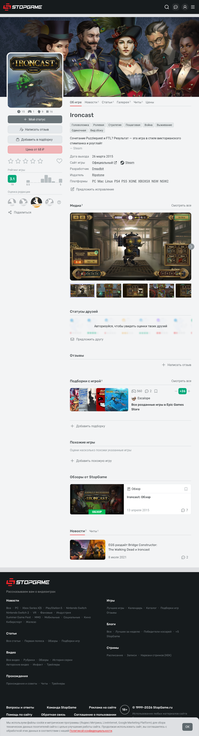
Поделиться (22, 212)
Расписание (115, 655)
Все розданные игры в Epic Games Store (157, 407)
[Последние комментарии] (175, 6)
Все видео (13, 660)
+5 (177, 631)
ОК (187, 727)
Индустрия (63, 612)
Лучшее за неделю (127, 631)
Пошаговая (133, 125)
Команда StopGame (61, 707)
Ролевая (98, 125)
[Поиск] (167, 7)
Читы (44, 683)
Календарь (135, 608)
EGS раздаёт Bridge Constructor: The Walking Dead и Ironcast (132, 547)
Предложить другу (89, 339)
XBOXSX (144, 181)
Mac (101, 181)
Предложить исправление (95, 189)
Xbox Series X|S (32, 608)
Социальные (72, 617)
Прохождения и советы (21, 683)
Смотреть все (181, 205)
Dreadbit (98, 169)
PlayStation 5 (54, 608)
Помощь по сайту (19, 714)
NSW (155, 181)
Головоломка (80, 125)
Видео (11, 652)
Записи (132, 655)
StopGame (113, 636)
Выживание (164, 125)
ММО (38, 617)
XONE (133, 181)
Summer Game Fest (18, 617)
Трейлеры (53, 664)
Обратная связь (53, 714)
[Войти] (185, 6)
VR (34, 612)
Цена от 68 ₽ (35, 149)
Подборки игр (71, 641)
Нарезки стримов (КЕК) (156, 655)
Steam (129, 162)
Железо (31, 622)
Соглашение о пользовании (95, 714)
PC (94, 181)
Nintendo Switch (76, 608)
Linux (109, 181)
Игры (111, 600)
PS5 (124, 181)
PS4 (117, 181)
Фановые (46, 612)
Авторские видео (17, 664)
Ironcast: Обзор (139, 497)
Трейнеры (58, 683)
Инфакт (38, 664)
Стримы (113, 648)
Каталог (151, 608)
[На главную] (22, 6)
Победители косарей (158, 631)
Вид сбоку (96, 130)
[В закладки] (156, 391)
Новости (12, 600)
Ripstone (98, 175)
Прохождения (17, 676)
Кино (87, 617)
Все (8, 608)
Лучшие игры (115, 608)
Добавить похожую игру (94, 461)
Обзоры (53, 641)
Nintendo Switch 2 (17, 612)
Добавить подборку (90, 426)
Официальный (102, 162)
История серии (62, 660)
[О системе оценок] (59, 202)
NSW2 (164, 181)
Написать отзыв (37, 129)
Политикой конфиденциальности (91, 730)
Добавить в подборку (37, 139)
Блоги (111, 624)
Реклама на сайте (102, 707)
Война (149, 125)
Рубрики (29, 660)
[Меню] (193, 7)
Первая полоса (34, 641)
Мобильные (52, 617)
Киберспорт (14, 622)
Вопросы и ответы (20, 707)
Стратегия (114, 125)
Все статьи (13, 641)
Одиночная (79, 130)
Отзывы (112, 612)
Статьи (11, 633)
